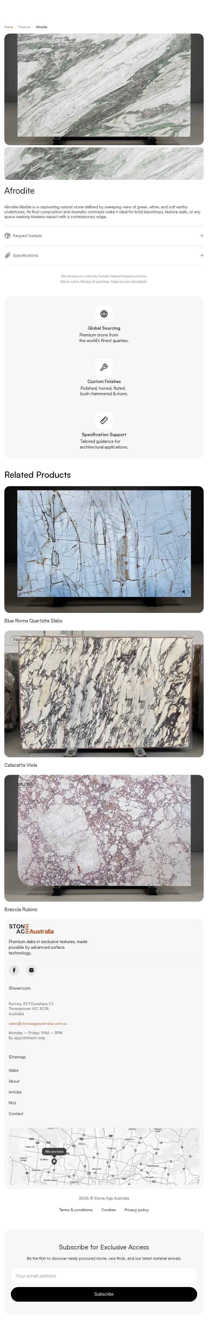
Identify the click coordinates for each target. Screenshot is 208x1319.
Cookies (108, 1209)
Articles (15, 1092)
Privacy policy (137, 1209)
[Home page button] (31, 929)
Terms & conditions (76, 1209)
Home (8, 27)
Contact (16, 1113)
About (14, 1081)
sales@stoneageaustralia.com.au (38, 1023)
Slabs (13, 1070)
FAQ (12, 1102)
